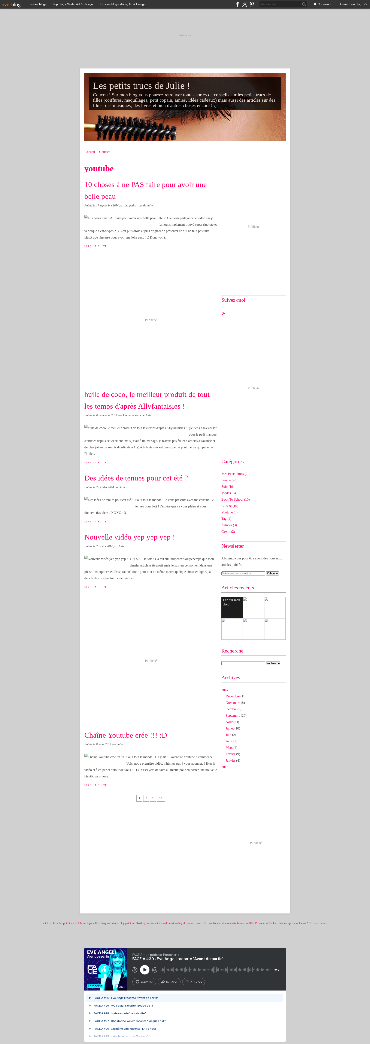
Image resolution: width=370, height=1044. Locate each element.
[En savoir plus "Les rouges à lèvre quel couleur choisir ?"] (253, 607)
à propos (196, 981)
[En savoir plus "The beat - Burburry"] (275, 629)
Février (230, 754)
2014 (224, 690)
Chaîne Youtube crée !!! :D (125, 735)
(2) (228, 531)
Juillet (230, 728)
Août (229, 722)
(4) (226, 519)
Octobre (231, 709)
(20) (229, 480)
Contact (104, 152)
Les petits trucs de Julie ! (141, 85)
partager (172, 981)
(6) (229, 512)
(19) (227, 486)
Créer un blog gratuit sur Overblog (128, 923)
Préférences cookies (316, 923)
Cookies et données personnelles (285, 923)
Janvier (230, 760)
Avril (229, 741)
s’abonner (147, 981)
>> (161, 798)
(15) (228, 493)
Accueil (89, 152)
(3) (229, 525)
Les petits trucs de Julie (70, 923)
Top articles (156, 923)
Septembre (233, 715)
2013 (224, 767)
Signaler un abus (187, 923)
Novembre (233, 702)
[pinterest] (251, 4)
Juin (228, 735)
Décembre (233, 696)
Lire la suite (95, 246)
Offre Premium (256, 923)
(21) (235, 474)
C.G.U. (204, 923)
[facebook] (237, 4)
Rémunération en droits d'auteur (228, 923)
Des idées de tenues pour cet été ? (136, 478)
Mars (229, 747)
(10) (235, 499)
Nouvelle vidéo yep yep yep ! (129, 537)
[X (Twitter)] (244, 4)
